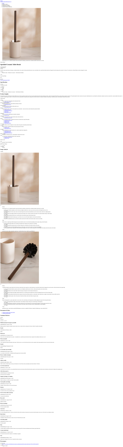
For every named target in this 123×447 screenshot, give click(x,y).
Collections (4, 1)
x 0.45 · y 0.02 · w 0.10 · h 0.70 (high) (10, 214)
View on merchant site (4, 80)
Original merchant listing (6, 313)
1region (6, 212)
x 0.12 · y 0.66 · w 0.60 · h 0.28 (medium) (10, 305)
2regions (6, 293)
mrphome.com (6, 138)
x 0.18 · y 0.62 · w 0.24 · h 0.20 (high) (10, 212)
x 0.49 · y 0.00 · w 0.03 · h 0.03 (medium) (10, 217)
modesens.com (6, 115)
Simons (1, 0)
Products (1, 1)
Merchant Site (8, 1)
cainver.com (6, 111)
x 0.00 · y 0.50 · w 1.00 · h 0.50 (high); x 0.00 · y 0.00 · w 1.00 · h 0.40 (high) (16, 302)
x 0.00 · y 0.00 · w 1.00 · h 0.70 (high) (10, 224)
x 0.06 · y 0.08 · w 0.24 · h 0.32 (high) (10, 291)
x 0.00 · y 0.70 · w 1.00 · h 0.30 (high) (10, 226)
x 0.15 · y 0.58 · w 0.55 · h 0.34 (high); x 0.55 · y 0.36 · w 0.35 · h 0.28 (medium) (16, 293)
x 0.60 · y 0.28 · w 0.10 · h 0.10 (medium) (10, 296)
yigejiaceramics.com (7, 101)
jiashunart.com (6, 121)
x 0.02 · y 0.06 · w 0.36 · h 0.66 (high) (10, 289)
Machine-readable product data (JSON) (8, 312)
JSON (9, 80)
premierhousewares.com (8, 110)
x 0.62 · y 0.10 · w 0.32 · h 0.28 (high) (10, 295)
